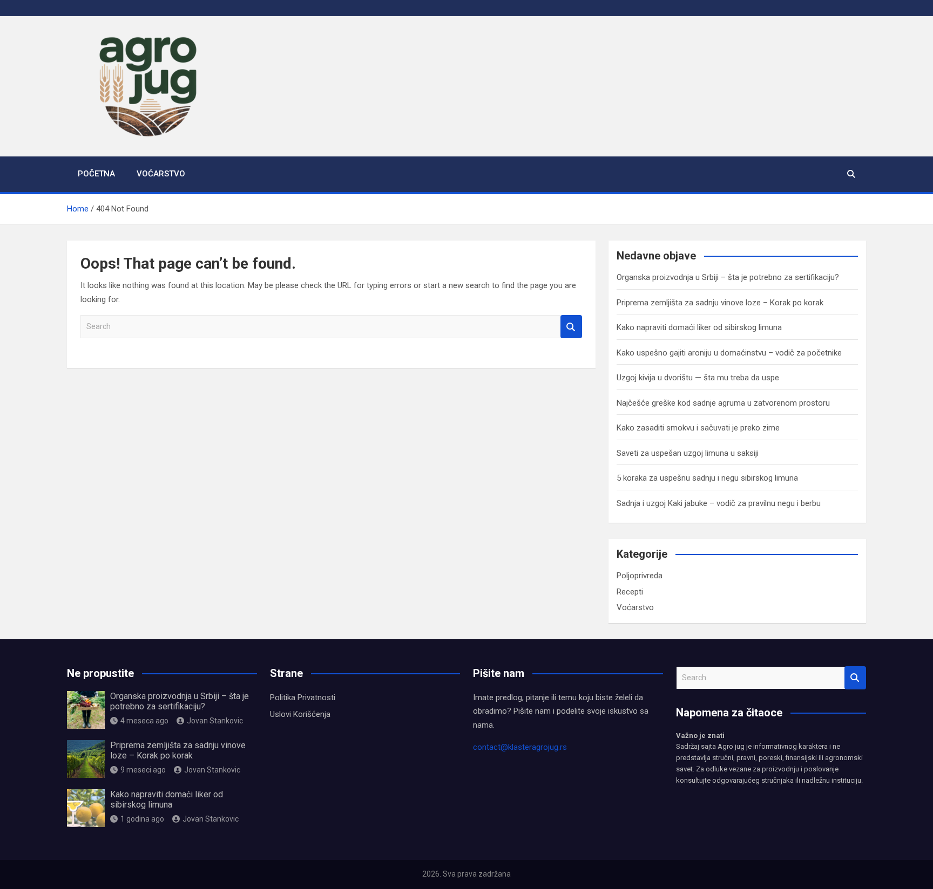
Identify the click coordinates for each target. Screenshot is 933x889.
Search (571, 326)
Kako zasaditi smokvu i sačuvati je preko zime (698, 428)
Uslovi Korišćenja (300, 714)
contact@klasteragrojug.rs (520, 747)
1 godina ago (142, 819)
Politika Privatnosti (302, 697)
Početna (96, 174)
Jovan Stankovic (215, 720)
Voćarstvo (161, 174)
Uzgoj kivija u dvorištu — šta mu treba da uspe (698, 377)
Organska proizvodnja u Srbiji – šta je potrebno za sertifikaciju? (728, 277)
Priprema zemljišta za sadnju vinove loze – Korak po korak (720, 302)
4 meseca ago (144, 720)
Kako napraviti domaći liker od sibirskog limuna (699, 327)
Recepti (630, 592)
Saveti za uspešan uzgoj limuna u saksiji (688, 453)
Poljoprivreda (639, 575)
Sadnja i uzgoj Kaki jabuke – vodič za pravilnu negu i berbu (719, 503)
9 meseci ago (143, 769)
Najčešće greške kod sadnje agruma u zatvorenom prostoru (723, 403)
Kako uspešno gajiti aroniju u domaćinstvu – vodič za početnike (729, 353)
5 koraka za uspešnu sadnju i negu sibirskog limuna (707, 478)
